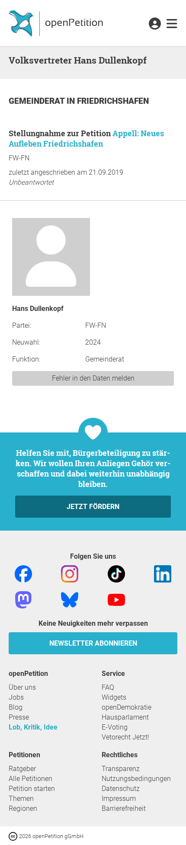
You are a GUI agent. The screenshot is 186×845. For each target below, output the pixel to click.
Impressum (119, 798)
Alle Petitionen (30, 779)
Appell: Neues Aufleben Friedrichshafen (86, 138)
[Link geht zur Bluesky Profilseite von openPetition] (69, 599)
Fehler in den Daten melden (93, 378)
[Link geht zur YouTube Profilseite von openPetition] (116, 599)
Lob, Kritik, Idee (33, 727)
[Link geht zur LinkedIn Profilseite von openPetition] (162, 573)
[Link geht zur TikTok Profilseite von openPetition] (116, 573)
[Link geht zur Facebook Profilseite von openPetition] (23, 573)
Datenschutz (121, 788)
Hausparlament (125, 717)
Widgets (114, 697)
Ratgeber (22, 769)
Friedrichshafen (113, 101)
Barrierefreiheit (124, 808)
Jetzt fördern (93, 507)
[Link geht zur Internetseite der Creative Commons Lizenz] (14, 836)
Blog (15, 707)
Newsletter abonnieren (93, 643)
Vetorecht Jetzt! (125, 737)
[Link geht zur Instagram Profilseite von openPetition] (69, 573)
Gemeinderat (38, 101)
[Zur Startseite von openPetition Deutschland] (57, 23)
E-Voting (115, 727)
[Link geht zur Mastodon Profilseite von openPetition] (23, 599)
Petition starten (32, 788)
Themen (21, 798)
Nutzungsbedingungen (136, 779)
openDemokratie (126, 707)
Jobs (16, 697)
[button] (154, 24)
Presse (19, 717)
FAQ (108, 687)
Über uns (22, 687)
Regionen (23, 808)
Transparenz (121, 769)
